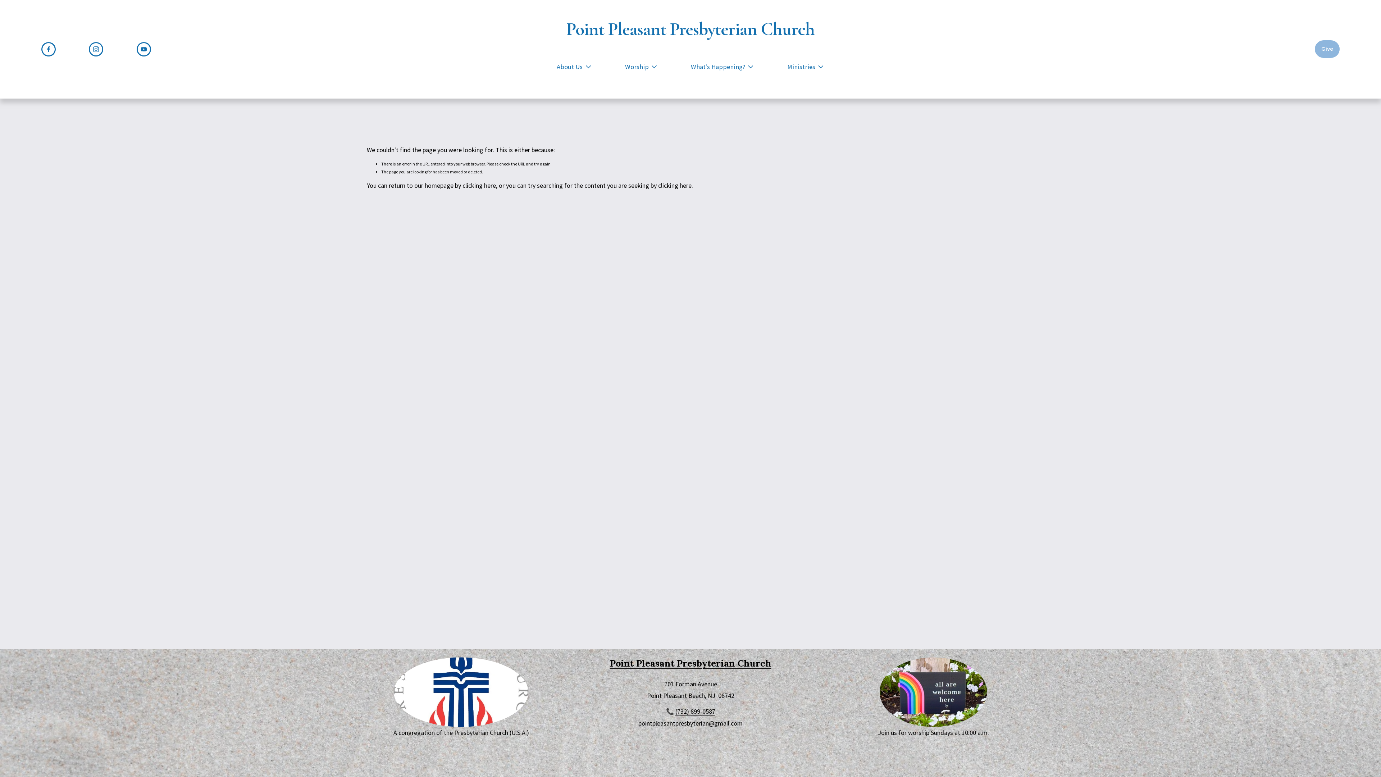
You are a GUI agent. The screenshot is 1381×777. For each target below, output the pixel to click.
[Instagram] (96, 49)
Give (1327, 49)
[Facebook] (48, 49)
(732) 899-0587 (695, 711)
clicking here (479, 185)
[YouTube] (144, 49)
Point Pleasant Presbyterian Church (690, 29)
